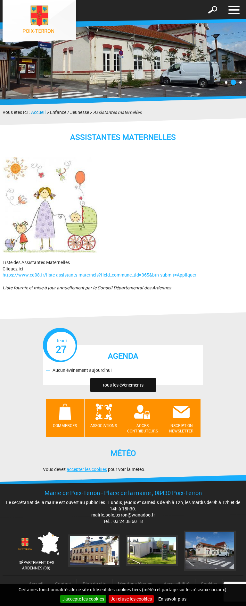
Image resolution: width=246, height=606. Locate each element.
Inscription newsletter (181, 428)
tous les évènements (123, 385)
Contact (63, 584)
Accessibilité (176, 584)
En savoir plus (172, 599)
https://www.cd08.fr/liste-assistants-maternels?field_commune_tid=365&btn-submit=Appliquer (99, 275)
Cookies (209, 584)
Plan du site (94, 584)
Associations (103, 425)
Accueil (38, 112)
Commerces (65, 425)
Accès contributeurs (142, 428)
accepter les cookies (87, 469)
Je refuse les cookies (131, 599)
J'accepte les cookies (83, 599)
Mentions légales (135, 584)
